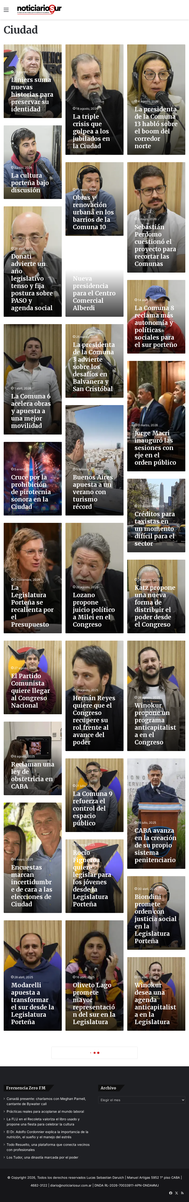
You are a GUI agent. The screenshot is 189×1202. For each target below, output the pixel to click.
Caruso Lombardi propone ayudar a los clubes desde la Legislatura (32, 1084)
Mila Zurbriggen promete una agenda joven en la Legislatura (155, 1121)
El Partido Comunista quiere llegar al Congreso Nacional (30, 690)
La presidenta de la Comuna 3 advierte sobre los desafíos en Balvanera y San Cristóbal (94, 367)
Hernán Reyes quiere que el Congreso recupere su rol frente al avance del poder (94, 720)
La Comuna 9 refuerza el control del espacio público (92, 808)
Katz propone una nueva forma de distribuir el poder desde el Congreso (155, 606)
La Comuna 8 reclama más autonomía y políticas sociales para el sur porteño (156, 326)
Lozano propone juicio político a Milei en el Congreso (94, 609)
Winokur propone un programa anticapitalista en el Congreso (155, 724)
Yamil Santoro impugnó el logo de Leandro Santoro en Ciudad (94, 1121)
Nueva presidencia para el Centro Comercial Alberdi (94, 293)
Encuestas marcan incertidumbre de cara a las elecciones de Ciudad (31, 886)
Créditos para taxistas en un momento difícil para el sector (155, 528)
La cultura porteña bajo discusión (30, 183)
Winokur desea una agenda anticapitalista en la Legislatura (155, 1003)
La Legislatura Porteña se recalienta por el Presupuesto (32, 606)
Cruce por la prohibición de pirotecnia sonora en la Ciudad (31, 492)
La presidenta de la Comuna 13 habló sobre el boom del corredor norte (156, 128)
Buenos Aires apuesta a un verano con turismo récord (93, 492)
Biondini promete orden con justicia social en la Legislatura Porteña (156, 919)
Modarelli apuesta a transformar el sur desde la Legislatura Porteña (32, 1003)
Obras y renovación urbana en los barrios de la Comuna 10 (93, 212)
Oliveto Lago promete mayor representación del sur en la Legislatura (94, 1003)
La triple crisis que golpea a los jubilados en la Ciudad (91, 131)
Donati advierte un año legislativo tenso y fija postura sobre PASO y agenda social (32, 282)
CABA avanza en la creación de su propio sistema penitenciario (155, 845)
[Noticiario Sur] (39, 9)
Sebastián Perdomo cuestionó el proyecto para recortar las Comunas (155, 245)
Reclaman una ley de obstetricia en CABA (32, 775)
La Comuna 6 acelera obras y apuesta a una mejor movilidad (31, 411)
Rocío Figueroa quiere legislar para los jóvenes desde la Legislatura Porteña (92, 878)
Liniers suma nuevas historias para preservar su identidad (32, 94)
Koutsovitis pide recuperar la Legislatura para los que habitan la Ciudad (29, 1162)
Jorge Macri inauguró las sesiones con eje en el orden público (155, 447)
